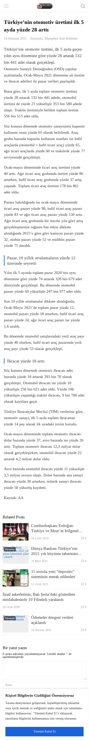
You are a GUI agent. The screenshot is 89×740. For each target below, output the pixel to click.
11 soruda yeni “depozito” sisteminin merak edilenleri (53, 574)
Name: (9, 685)
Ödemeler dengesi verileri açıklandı (52, 620)
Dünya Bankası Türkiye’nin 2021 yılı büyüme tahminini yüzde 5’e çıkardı (54, 551)
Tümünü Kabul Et (44, 731)
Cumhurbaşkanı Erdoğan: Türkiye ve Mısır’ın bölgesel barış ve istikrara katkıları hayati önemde (57, 528)
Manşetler (51, 38)
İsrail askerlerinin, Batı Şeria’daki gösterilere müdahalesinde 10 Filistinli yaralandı (39, 597)
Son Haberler (68, 38)
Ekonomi (36, 38)
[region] (44, 714)
